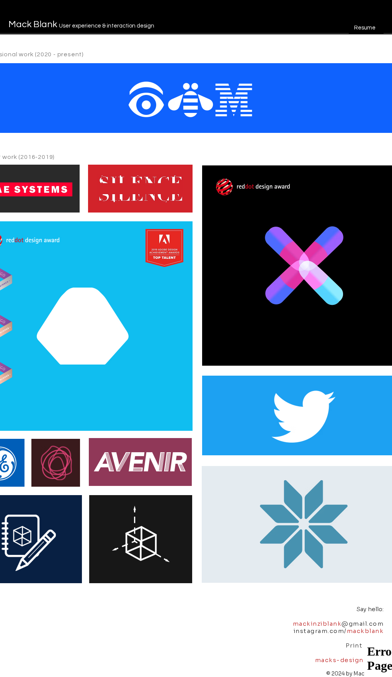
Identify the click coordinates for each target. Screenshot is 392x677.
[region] (366, 26)
